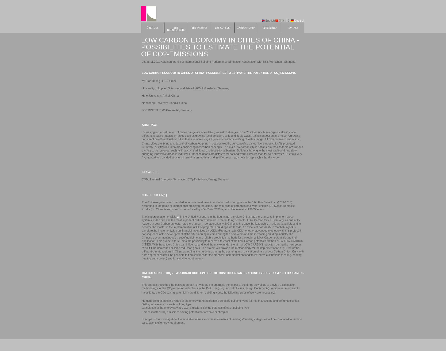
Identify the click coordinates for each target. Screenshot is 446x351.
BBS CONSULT (223, 27)
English (270, 20)
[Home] (148, 14)
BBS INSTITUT (199, 27)
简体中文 (284, 20)
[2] (177, 216)
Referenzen (269, 27)
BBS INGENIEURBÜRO (176, 28)
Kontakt (292, 27)
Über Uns (153, 27)
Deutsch (299, 20)
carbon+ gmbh (246, 27)
